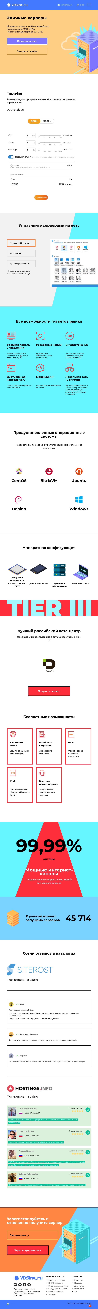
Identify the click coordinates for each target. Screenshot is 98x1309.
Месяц (47, 121)
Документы (79, 1286)
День (34, 121)
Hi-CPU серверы (55, 1283)
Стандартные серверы (58, 1289)
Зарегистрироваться (27, 1250)
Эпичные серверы (56, 1280)
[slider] (39, 135)
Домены (52, 1294)
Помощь (78, 1283)
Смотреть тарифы (27, 51)
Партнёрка (79, 1289)
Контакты (78, 1280)
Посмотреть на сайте (22, 979)
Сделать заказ (41, 197)
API (75, 1292)
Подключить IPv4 (44, 157)
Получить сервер (27, 41)
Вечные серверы (55, 1292)
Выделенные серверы (58, 1286)
